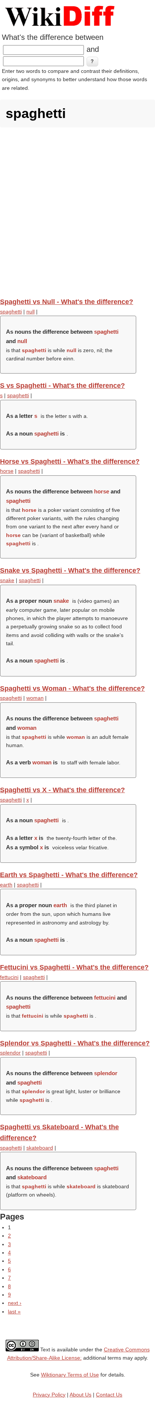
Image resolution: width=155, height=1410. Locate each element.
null (30, 312)
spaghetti (11, 312)
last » (14, 1312)
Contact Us (109, 1395)
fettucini (9, 977)
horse (7, 471)
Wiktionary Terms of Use (70, 1375)
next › (14, 1303)
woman (35, 698)
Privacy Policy (49, 1395)
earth (6, 885)
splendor (10, 1053)
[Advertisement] (77, 212)
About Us (80, 1395)
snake (7, 580)
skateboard (39, 1148)
